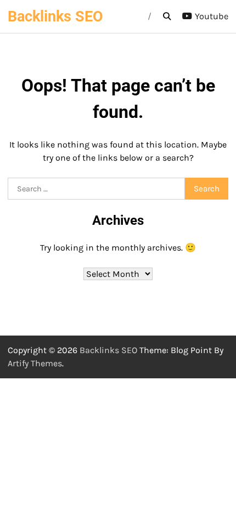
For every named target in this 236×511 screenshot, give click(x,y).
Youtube (211, 16)
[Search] (167, 16)
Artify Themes (35, 363)
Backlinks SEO (55, 16)
